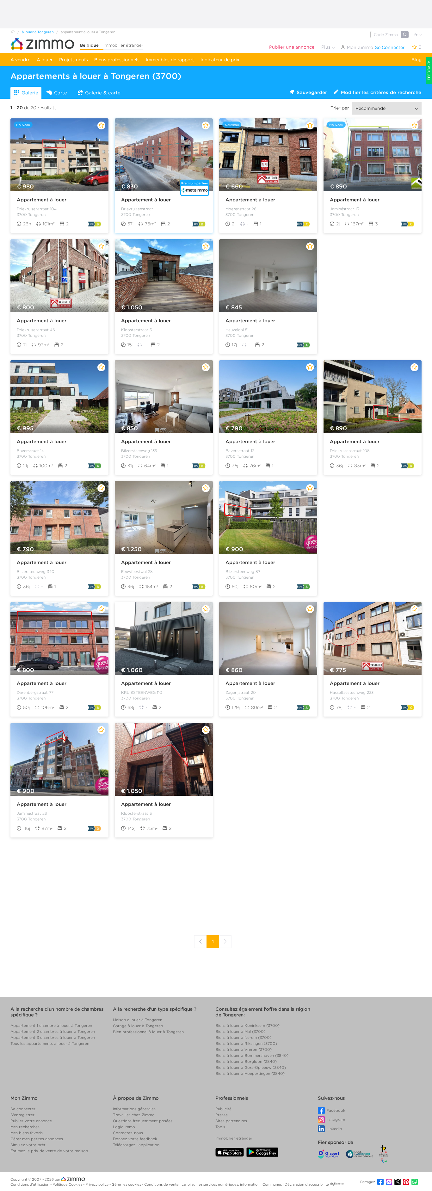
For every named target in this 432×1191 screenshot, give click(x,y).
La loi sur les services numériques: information (221, 1184)
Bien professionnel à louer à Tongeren (148, 1031)
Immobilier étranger (123, 45)
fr (416, 35)
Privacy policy (97, 1184)
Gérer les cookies (127, 1184)
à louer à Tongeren (38, 32)
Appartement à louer (41, 200)
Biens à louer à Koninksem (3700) (247, 1025)
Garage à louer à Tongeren (138, 1025)
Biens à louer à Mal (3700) (240, 1031)
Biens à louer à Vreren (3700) (243, 1049)
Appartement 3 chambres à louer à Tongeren (52, 1037)
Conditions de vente (162, 1184)
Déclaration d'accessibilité (307, 1184)
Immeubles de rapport (170, 59)
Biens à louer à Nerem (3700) (243, 1037)
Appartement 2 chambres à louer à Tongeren (52, 1031)
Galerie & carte (102, 93)
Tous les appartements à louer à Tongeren (49, 1043)
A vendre (20, 59)
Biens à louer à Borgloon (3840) (246, 1061)
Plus (326, 47)
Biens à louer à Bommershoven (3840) (251, 1055)
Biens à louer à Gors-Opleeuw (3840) (250, 1067)
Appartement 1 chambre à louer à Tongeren (51, 1025)
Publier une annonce (291, 47)
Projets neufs (73, 59)
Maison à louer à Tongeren (137, 1019)
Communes (272, 1184)
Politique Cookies (67, 1184)
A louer (45, 59)
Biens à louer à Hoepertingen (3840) (250, 1073)
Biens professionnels (116, 59)
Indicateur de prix (220, 59)
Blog (416, 59)
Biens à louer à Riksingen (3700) (246, 1043)
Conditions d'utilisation (30, 1184)
